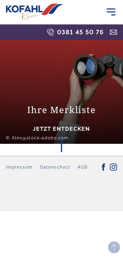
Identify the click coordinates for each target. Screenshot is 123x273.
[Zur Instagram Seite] (113, 167)
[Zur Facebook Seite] (103, 167)
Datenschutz (55, 167)
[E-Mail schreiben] (113, 32)
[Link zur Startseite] (34, 12)
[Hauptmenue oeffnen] (111, 12)
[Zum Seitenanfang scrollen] (114, 247)
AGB (82, 167)
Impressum (19, 167)
